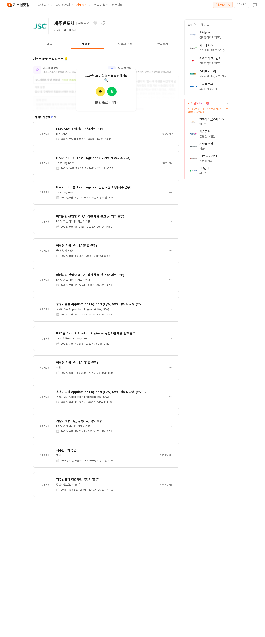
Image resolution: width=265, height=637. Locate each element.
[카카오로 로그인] (100, 91)
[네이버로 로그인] (112, 91)
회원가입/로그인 (223, 4)
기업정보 (81, 5)
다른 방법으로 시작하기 (106, 102)
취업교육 (99, 5)
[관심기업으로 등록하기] (95, 23)
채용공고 (43, 5)
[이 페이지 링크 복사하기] (103, 23)
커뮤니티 (117, 5)
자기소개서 (63, 5)
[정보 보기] (70, 59)
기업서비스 (241, 4)
